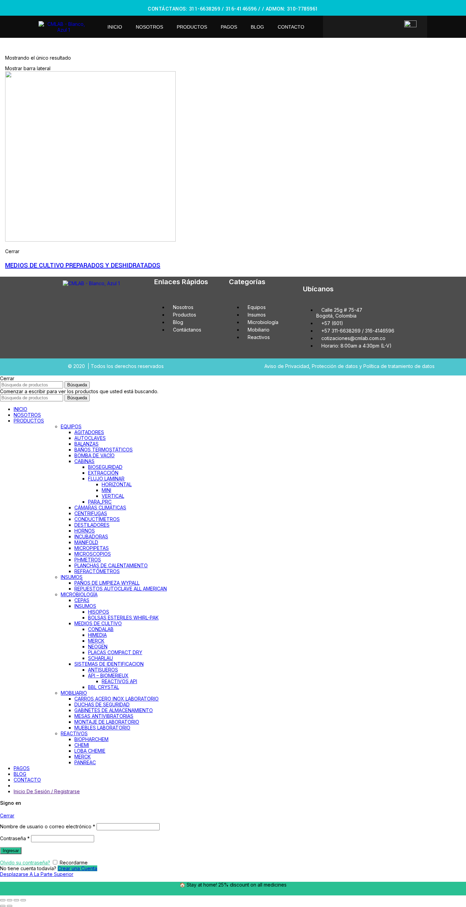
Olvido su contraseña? (25, 862)
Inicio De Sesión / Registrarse (47, 791)
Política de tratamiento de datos (399, 366)
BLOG (257, 27)
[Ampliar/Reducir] (23, 900)
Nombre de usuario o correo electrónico (47, 826)
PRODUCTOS (192, 27)
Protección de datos (335, 366)
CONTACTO (291, 27)
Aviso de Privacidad (286, 366)
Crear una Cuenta (77, 868)
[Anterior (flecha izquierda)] (2, 906)
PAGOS (229, 27)
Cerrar (7, 815)
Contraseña (15, 838)
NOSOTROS (149, 27)
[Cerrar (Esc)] (2, 900)
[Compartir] (9, 900)
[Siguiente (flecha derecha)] (9, 906)
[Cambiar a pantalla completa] (16, 900)
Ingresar (11, 850)
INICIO (114, 27)
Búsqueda (77, 384)
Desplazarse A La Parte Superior (36, 874)
